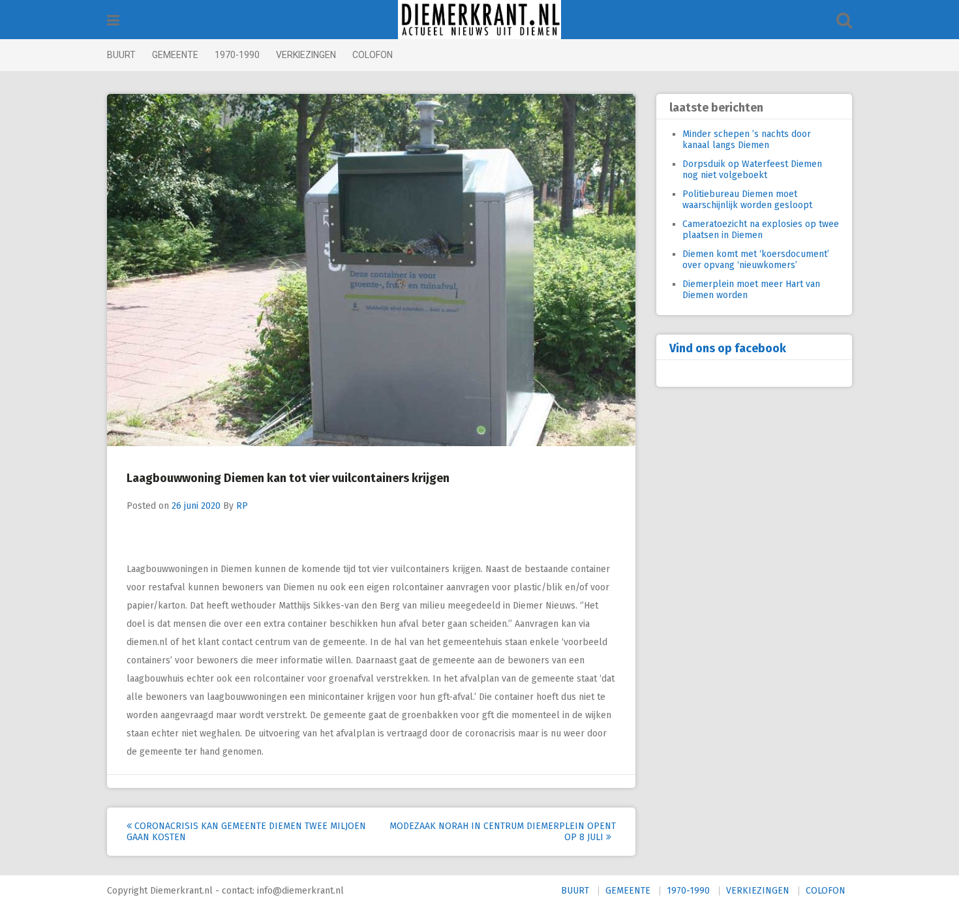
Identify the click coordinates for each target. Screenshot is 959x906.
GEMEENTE (175, 55)
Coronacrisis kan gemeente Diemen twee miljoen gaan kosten (246, 832)
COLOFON (372, 55)
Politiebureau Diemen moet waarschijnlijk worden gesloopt (747, 200)
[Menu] (113, 20)
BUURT (121, 55)
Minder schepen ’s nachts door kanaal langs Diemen (746, 139)
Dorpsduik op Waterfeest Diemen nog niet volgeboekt (752, 170)
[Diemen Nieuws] (479, 19)
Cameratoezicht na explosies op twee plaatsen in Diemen (760, 230)
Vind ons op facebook (727, 348)
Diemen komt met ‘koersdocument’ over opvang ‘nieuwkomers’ (755, 260)
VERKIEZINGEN (306, 55)
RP (242, 505)
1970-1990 (237, 55)
